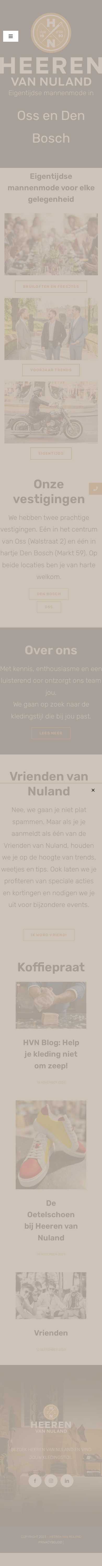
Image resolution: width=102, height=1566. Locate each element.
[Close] (93, 790)
